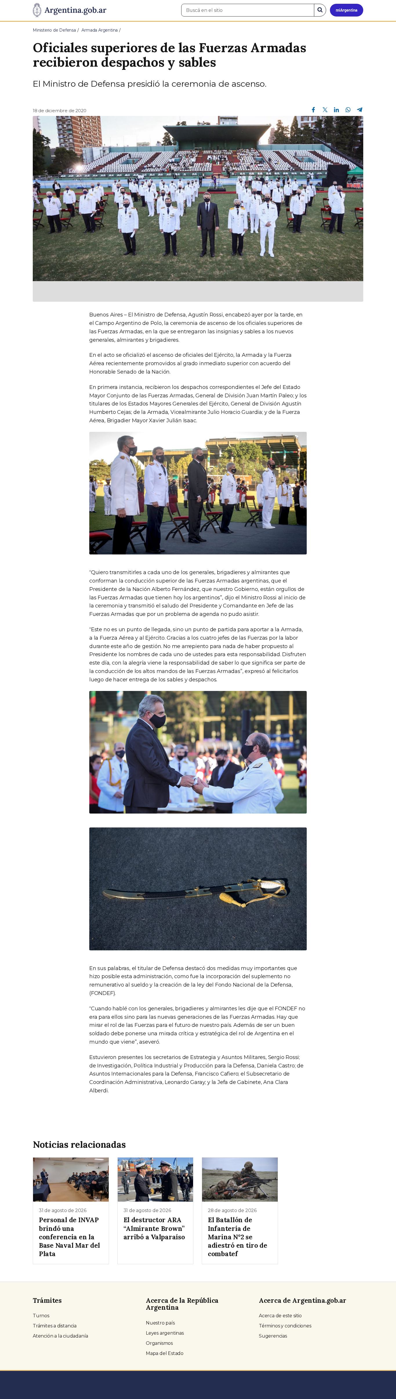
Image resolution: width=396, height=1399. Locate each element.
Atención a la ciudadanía (60, 1336)
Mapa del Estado (165, 1353)
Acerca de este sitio (280, 1315)
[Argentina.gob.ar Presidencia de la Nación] (69, 10)
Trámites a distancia (55, 1326)
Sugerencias (273, 1336)
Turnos (41, 1315)
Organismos (159, 1343)
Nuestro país (160, 1323)
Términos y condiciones (285, 1326)
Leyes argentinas (165, 1333)
